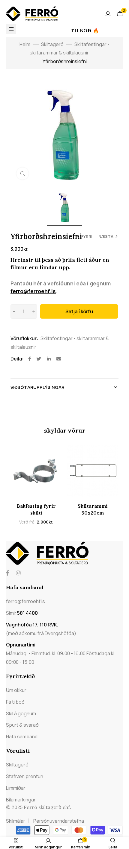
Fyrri (86, 236)
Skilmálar (15, 821)
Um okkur (16, 690)
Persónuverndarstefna (58, 821)
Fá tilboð (15, 702)
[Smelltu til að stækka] (22, 173)
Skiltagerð (52, 44)
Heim (25, 44)
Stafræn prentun (24, 776)
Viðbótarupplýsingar (37, 387)
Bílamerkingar (21, 799)
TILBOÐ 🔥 (85, 31)
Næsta (105, 236)
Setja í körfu (79, 311)
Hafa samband (22, 736)
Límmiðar (16, 788)
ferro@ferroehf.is (33, 291)
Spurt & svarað (22, 725)
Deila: (16, 358)
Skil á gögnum (21, 713)
